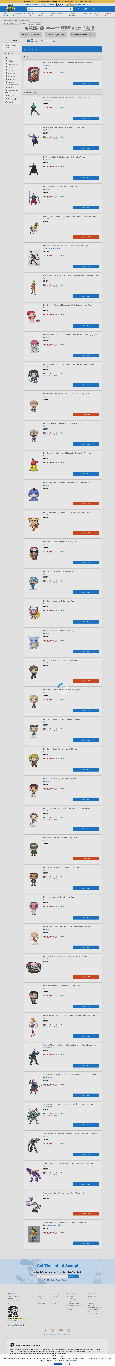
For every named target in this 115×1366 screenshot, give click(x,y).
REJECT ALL (66, 1364)
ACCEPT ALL (58, 1364)
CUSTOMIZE (49, 1364)
